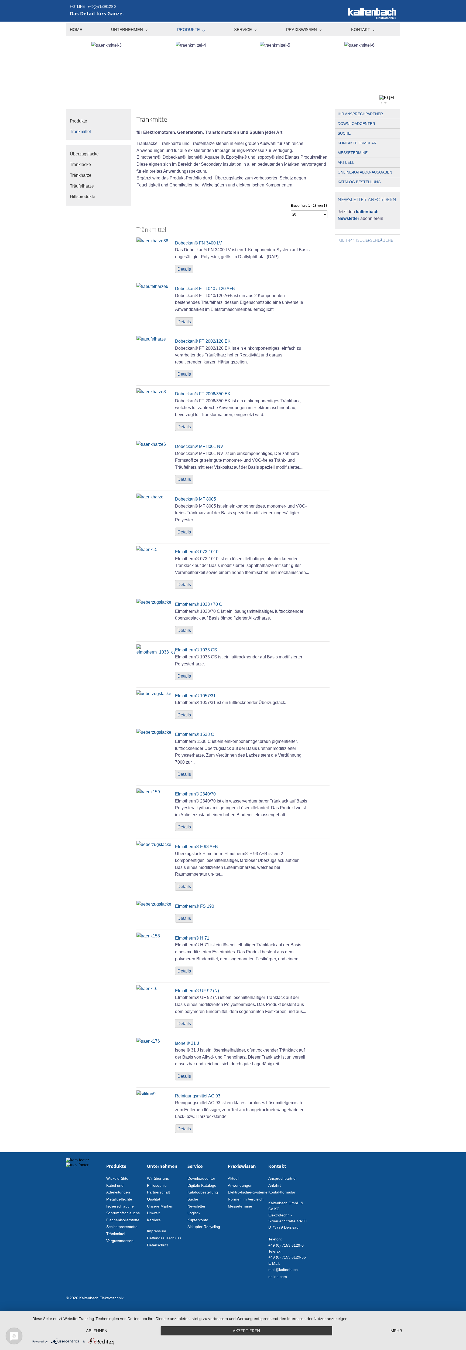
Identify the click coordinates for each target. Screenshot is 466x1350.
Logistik (193, 1213)
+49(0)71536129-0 (102, 7)
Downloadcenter (356, 123)
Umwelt (153, 1213)
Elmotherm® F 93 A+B (196, 846)
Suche (344, 133)
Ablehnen (96, 1330)
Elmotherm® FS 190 (194, 906)
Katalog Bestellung (359, 182)
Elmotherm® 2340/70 (195, 794)
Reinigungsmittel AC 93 (197, 1096)
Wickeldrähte (117, 1178)
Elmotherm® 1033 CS (196, 650)
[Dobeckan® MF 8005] (149, 497)
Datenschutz (157, 1245)
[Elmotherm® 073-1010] (146, 549)
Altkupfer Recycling (203, 1227)
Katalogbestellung (202, 1192)
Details (184, 269)
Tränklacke (80, 164)
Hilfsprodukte (82, 196)
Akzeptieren (246, 1330)
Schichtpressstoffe (122, 1227)
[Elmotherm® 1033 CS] (155, 652)
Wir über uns (158, 1178)
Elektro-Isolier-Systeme (248, 1192)
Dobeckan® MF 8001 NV (199, 446)
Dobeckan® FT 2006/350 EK (203, 394)
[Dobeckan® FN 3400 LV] (152, 241)
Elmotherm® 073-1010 (196, 551)
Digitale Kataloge (201, 1185)
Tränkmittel (115, 1234)
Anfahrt (274, 1185)
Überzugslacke (84, 154)
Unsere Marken (160, 1206)
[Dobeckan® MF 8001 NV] (151, 444)
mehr (396, 1330)
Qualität (153, 1199)
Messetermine (353, 153)
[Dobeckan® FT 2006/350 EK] (151, 391)
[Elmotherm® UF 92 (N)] (146, 988)
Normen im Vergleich (245, 1199)
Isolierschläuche (120, 1206)
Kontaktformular (357, 143)
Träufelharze (82, 186)
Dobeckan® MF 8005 (195, 499)
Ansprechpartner (282, 1178)
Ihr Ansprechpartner (360, 114)
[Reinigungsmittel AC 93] (146, 1093)
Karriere (154, 1220)
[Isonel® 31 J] (148, 1041)
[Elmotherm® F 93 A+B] (153, 844)
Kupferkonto (197, 1220)
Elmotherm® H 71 (192, 938)
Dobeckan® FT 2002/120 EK (203, 341)
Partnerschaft (158, 1192)
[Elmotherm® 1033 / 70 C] (153, 602)
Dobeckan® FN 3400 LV (198, 243)
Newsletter (196, 1206)
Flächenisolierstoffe (122, 1220)
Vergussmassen (119, 1241)
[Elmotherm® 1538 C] (153, 732)
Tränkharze (80, 175)
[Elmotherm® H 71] (148, 936)
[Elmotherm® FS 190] (153, 904)
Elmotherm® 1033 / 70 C (198, 604)
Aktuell (346, 162)
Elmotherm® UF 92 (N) (197, 990)
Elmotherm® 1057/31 (195, 695)
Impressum (156, 1231)
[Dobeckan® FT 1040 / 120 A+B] (152, 286)
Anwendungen (240, 1185)
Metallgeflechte (119, 1199)
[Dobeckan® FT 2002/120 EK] (151, 339)
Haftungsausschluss (164, 1238)
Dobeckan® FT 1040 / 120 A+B (205, 288)
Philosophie (157, 1185)
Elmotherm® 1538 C (194, 734)
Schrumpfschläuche (123, 1213)
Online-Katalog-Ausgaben (365, 172)
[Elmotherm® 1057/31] (153, 693)
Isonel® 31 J (187, 1043)
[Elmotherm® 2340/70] (148, 792)
